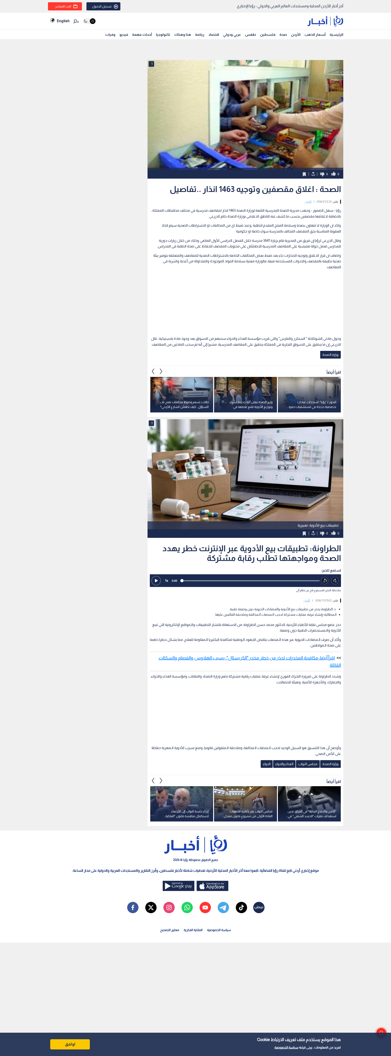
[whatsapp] (187, 907)
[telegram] (223, 907)
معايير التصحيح (169, 930)
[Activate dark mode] (89, 21)
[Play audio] (156, 580)
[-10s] (325, 581)
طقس (250, 34)
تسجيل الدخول (102, 6)
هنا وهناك (182, 34)
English (63, 21)
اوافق (70, 1044)
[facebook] (132, 907)
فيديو (123, 34)
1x (166, 580)
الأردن (295, 34)
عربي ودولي (232, 34)
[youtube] (205, 907)
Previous (161, 371)
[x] (151, 907)
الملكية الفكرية (193, 930)
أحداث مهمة (142, 34)
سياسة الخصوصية (286, 1047)
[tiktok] (241, 907)
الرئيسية (336, 34)
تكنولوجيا (163, 34)
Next (153, 371)
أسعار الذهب (315, 34)
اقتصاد (213, 34)
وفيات (110, 34)
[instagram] (169, 907)
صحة (283, 34)
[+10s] (335, 581)
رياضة (199, 34)
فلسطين (267, 34)
